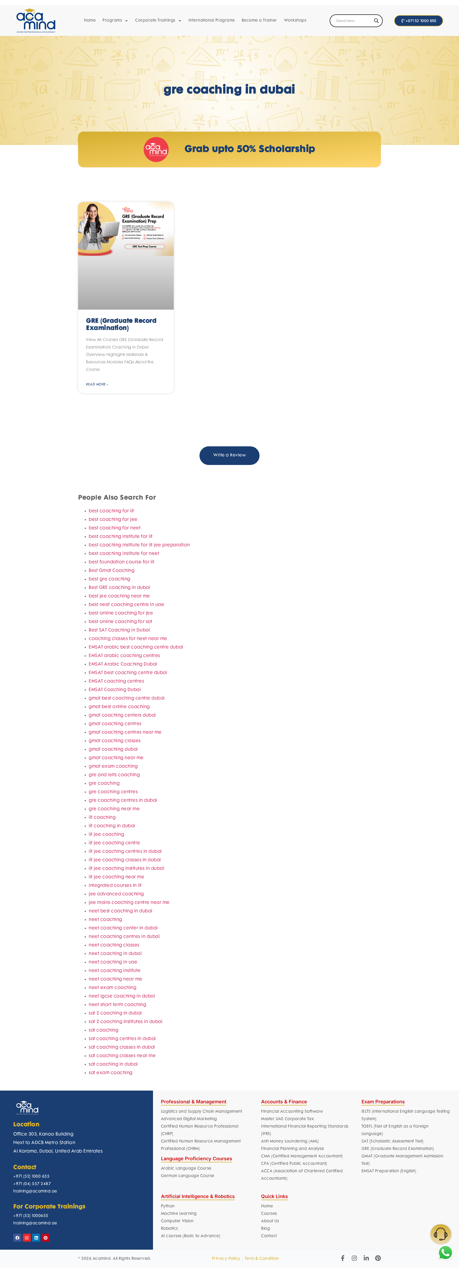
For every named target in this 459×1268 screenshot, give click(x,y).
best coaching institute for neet (124, 656)
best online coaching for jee (121, 715)
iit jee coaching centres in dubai (125, 953)
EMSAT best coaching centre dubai (128, 775)
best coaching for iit (111, 613)
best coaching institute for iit (121, 639)
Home (90, 21)
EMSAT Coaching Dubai (115, 792)
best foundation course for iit (121, 664)
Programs (112, 21)
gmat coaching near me (116, 860)
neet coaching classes (114, 1047)
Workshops (295, 21)
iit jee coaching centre (114, 945)
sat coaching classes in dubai (122, 1149)
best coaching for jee (113, 622)
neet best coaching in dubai (120, 1013)
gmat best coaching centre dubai (127, 800)
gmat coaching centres (115, 826)
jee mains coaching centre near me (129, 1005)
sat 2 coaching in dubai (115, 1115)
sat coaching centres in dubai (122, 1141)
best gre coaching (109, 681)
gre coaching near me (114, 911)
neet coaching (105, 1022)
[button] (377, 513)
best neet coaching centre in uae (126, 707)
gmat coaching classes (115, 843)
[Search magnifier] (376, 20)
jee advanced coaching (116, 996)
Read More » (97, 384)
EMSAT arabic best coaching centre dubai (136, 749)
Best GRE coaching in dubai (119, 690)
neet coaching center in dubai (123, 1030)
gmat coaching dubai (113, 851)
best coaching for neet (115, 630)
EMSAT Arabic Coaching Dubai (123, 766)
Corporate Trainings (155, 21)
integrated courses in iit (115, 988)
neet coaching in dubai (115, 1056)
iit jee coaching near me (116, 979)
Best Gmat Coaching (111, 673)
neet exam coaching (112, 1090)
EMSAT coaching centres (116, 783)
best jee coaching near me (119, 698)
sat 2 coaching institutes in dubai (125, 1124)
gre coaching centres (113, 894)
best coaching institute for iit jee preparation (139, 647)
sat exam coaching (111, 1175)
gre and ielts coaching (114, 877)
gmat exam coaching (113, 868)
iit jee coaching (106, 936)
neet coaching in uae (113, 1064)
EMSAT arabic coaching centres (124, 758)
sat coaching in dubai (113, 1166)
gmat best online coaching (119, 809)
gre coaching (104, 885)
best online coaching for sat (120, 724)
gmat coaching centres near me (125, 834)
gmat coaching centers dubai (122, 817)
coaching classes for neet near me (128, 741)
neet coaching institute (115, 1073)
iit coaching (102, 919)
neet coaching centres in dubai (124, 1039)
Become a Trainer (259, 21)
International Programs (212, 21)
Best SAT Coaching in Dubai (119, 732)
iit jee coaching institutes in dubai (126, 970)
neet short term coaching (117, 1107)
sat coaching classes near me (122, 1158)
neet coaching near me (115, 1081)
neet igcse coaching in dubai (122, 1098)
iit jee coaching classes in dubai (125, 962)
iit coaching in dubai (112, 928)
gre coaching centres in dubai (123, 902)
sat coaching (103, 1132)
